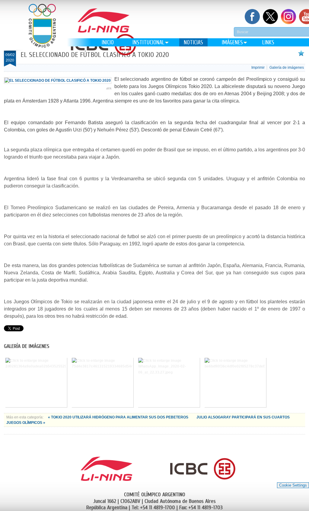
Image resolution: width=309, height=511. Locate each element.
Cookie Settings (293, 485)
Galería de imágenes (286, 67)
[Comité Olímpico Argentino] (42, 30)
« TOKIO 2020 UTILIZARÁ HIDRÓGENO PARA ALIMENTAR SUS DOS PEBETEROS (118, 417)
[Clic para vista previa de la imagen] (57, 80)
